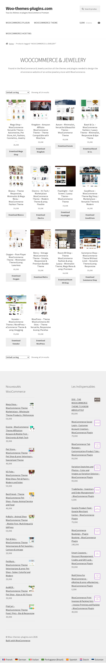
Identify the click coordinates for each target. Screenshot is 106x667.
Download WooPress (40, 342)
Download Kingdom (40, 150)
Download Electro (40, 216)
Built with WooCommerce (18, 640)
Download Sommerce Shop (90, 278)
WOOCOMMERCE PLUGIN (18, 22)
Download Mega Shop (16, 153)
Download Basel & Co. (90, 150)
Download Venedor (16, 342)
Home (11, 43)
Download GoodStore (90, 216)
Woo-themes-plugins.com (29, 8)
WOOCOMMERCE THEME (46, 22)
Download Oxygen (16, 277)
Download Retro (41, 277)
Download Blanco (16, 215)
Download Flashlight (65, 214)
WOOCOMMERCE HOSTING (18, 33)
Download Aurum (65, 146)
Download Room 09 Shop (65, 281)
